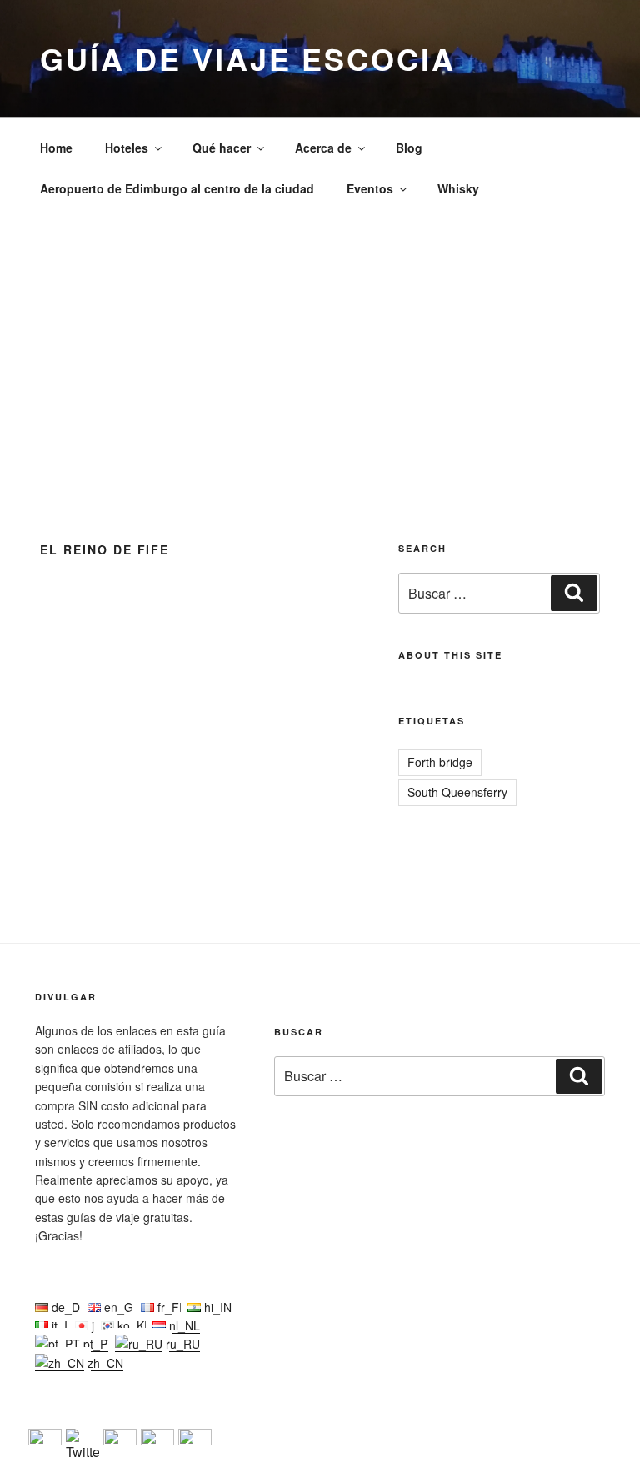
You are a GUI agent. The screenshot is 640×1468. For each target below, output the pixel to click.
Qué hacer (221, 147)
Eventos (370, 188)
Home (56, 147)
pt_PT (97, 1343)
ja (94, 1325)
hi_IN (216, 1307)
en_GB (121, 1307)
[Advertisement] (320, 343)
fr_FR (171, 1307)
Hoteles (126, 147)
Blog (409, 147)
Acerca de (323, 147)
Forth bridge (440, 762)
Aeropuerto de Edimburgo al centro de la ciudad (177, 188)
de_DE (68, 1307)
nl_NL (183, 1325)
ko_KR (133, 1325)
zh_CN (103, 1363)
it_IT (61, 1325)
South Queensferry (458, 792)
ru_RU (181, 1343)
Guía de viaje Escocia (247, 58)
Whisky (458, 188)
